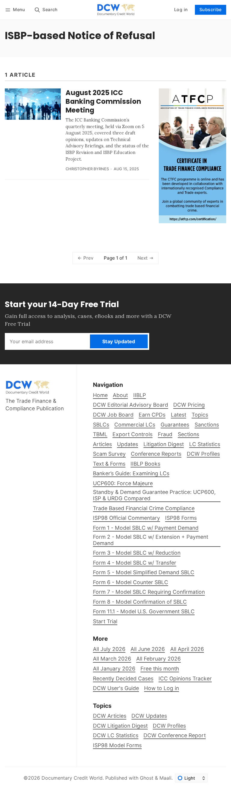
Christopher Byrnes (87, 169)
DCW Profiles (169, 726)
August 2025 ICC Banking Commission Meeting (103, 101)
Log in (181, 9)
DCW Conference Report (174, 735)
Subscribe (210, 9)
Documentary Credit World (72, 778)
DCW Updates (149, 716)
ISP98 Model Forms (117, 745)
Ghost (146, 778)
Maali (165, 778)
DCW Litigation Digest (120, 726)
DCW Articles (109, 716)
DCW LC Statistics (115, 735)
